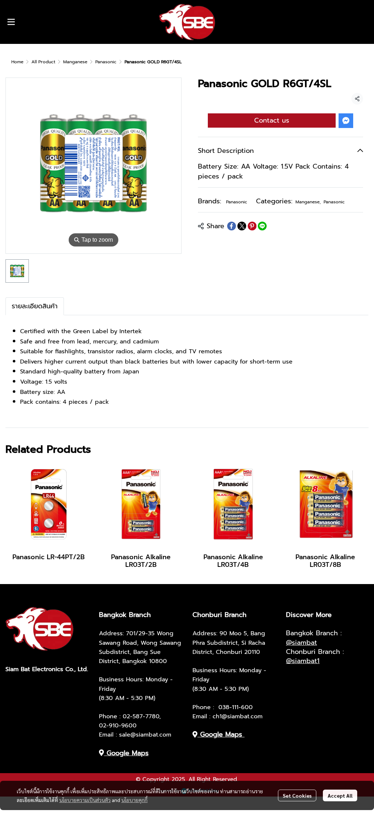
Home (17, 62)
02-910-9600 (118, 725)
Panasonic (106, 62)
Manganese (75, 62)
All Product (43, 62)
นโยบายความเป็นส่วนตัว (85, 800)
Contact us (271, 120)
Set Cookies (297, 795)
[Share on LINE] (262, 226)
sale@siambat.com (145, 734)
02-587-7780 (141, 716)
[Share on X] (241, 226)
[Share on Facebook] (231, 226)
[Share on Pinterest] (252, 226)
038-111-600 (235, 707)
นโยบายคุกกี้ (134, 800)
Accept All (340, 795)
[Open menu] (11, 22)
